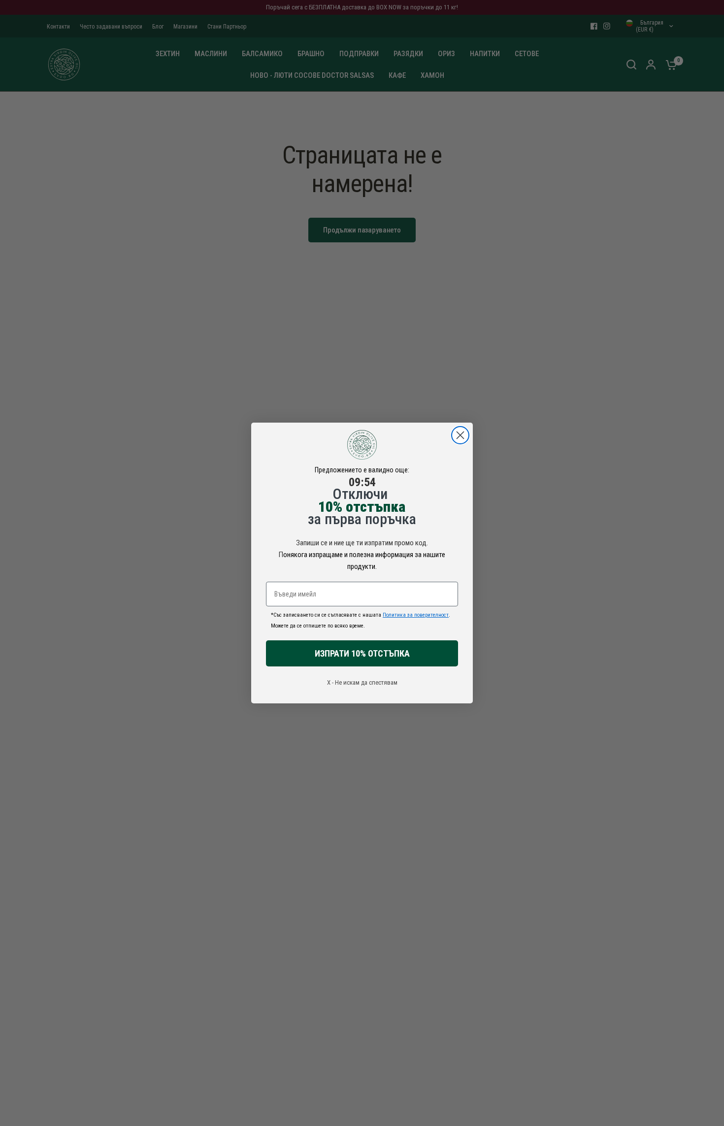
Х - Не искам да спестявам (362, 682)
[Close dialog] (460, 435)
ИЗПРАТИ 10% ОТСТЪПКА (362, 653)
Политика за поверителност (416, 615)
